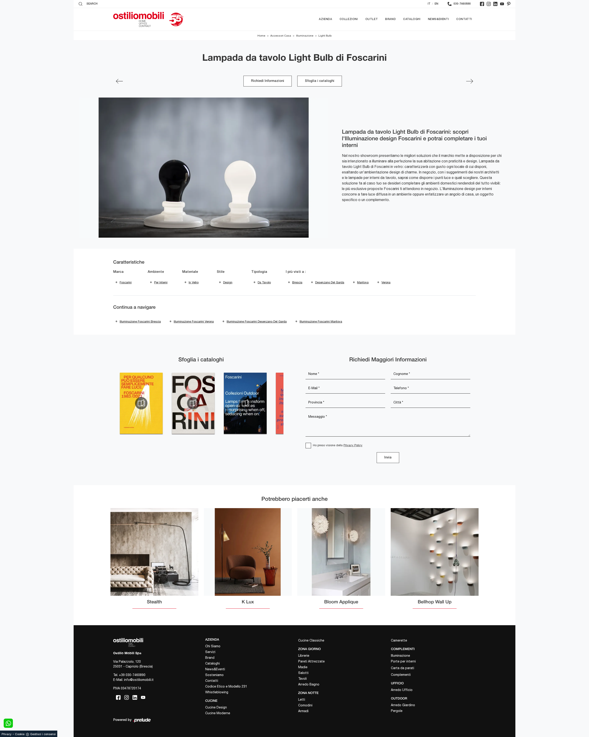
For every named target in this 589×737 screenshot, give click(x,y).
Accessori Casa (280, 35)
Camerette (399, 640)
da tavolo (264, 282)
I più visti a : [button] (296, 271)
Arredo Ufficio (402, 690)
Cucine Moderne (217, 713)
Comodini (305, 705)
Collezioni (349, 19)
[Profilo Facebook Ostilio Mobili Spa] (482, 4)
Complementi (401, 675)
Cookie (19, 734)
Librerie (303, 655)
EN (436, 4)
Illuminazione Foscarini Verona (194, 321)
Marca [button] (118, 271)
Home (261, 35)
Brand (390, 19)
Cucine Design (216, 707)
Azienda (325, 19)
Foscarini (126, 282)
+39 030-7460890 (132, 675)
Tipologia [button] (259, 271)
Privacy (7, 734)
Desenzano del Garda (329, 282)
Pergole (396, 711)
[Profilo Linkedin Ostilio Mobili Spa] (495, 4)
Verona (385, 282)
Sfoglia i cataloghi (319, 81)
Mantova (363, 282)
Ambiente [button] (156, 271)
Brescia (297, 282)
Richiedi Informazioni (267, 81)
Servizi (210, 652)
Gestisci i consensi (43, 734)
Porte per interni (403, 661)
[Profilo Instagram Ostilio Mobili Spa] (489, 4)
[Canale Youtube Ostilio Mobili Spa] (502, 4)
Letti (301, 699)
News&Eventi (438, 19)
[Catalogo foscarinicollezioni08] (193, 403)
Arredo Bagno (308, 684)
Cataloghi (411, 19)
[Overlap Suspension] (469, 81)
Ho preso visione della (337, 445)
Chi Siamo (212, 646)
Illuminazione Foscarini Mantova (321, 321)
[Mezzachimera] (119, 81)
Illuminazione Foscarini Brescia (140, 321)
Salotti (303, 673)
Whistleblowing (216, 692)
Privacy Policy (353, 445)
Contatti (464, 19)
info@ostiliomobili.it (139, 680)
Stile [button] (221, 271)
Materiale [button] (190, 271)
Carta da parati (402, 668)
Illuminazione (304, 35)
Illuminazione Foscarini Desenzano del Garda (257, 321)
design (227, 282)
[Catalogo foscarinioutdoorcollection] (245, 403)
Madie (302, 667)
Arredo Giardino (403, 705)
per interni (160, 282)
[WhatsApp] (8, 723)
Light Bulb (325, 35)
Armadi (303, 711)
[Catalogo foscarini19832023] (141, 403)
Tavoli (302, 678)
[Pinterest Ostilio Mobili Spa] (509, 4)
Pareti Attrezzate (311, 661)
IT (429, 4)
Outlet (371, 19)
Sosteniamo (214, 675)
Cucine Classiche (311, 640)
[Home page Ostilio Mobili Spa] (138, 19)
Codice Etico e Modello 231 (226, 686)
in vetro (194, 282)
